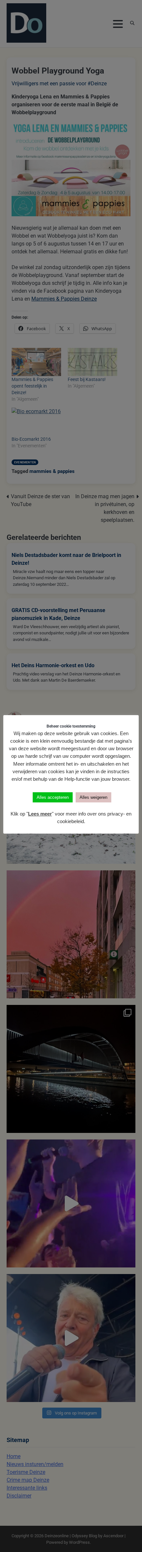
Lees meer (40, 814)
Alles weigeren (93, 797)
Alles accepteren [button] (53, 797)
